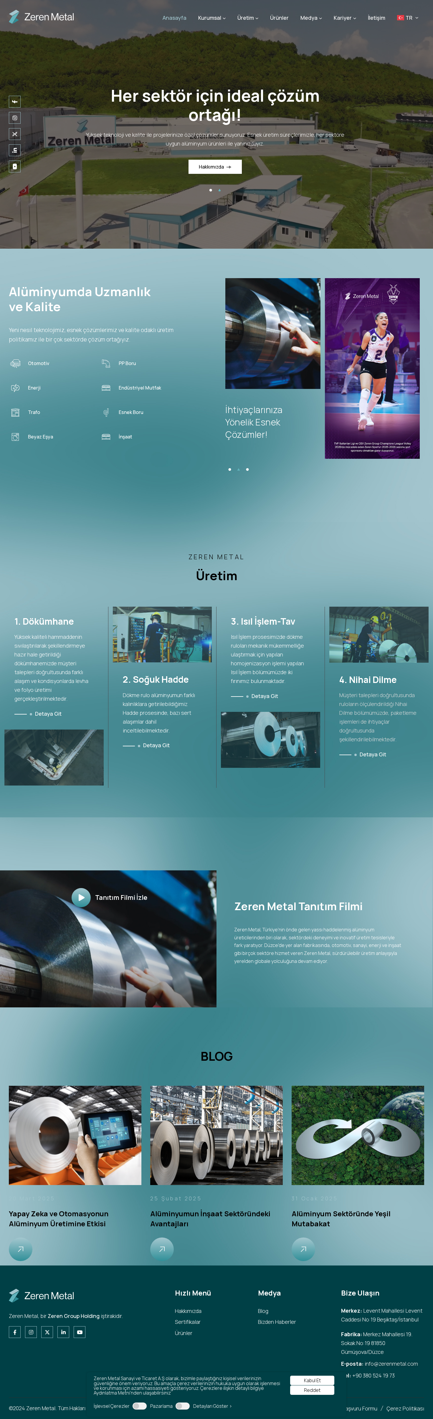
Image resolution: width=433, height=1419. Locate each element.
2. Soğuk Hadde (156, 679)
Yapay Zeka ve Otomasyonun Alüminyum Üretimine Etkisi (58, 1218)
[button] (210, 190)
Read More (20, 1249)
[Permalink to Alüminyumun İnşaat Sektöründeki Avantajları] (216, 1134)
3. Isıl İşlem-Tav (263, 621)
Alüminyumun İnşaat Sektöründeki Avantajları (210, 1218)
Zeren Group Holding (74, 1315)
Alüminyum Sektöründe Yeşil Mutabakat (341, 1218)
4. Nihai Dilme (368, 680)
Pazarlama (161, 1406)
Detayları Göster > (212, 1406)
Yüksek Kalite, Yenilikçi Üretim (215, 95)
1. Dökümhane (44, 621)
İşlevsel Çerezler (112, 1406)
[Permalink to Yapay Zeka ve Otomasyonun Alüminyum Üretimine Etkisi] (75, 1134)
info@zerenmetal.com (391, 1363)
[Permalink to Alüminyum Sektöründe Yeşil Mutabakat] (358, 1134)
